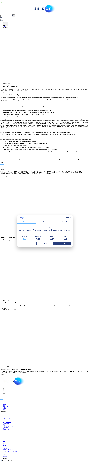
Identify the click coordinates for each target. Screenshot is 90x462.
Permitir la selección (45, 243)
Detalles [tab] (45, 221)
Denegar (27, 243)
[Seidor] (14, 381)
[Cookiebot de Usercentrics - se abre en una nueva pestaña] (65, 218)
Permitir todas (63, 243)
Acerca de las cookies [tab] (63, 221)
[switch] (38, 239)
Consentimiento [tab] (26, 221)
